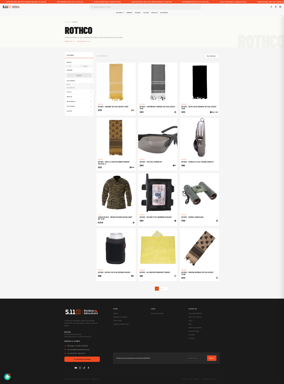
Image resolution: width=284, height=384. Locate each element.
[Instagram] (80, 368)
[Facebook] (88, 368)
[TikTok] (84, 368)
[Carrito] (280, 7)
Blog (190, 324)
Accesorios (164, 12)
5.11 (70, 66)
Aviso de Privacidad (157, 313)
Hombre (79, 75)
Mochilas (154, 12)
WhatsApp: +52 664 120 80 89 (77, 346)
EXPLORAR (119, 12)
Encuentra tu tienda (83, 359)
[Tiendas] (276, 7)
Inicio (67, 22)
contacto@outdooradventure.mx (78, 349)
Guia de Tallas (117, 320)
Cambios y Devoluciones (121, 324)
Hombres (129, 12)
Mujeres (138, 12)
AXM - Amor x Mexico (195, 317)
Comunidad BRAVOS (195, 313)
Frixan (190, 320)
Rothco (85, 66)
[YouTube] (76, 368)
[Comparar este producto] (133, 65)
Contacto (191, 338)
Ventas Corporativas (195, 327)
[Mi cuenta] (271, 7)
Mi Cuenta (192, 335)
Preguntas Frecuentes (120, 317)
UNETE (211, 358)
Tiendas (115, 313)
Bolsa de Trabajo (194, 331)
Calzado (146, 12)
